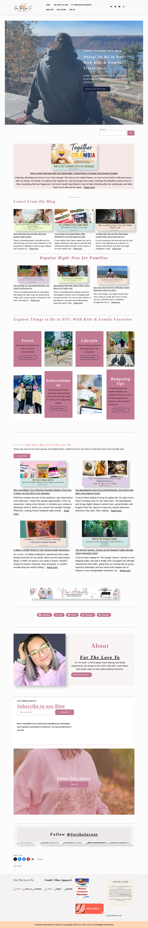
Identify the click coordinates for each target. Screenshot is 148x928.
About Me (50, 9)
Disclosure (61, 9)
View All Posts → (58, 408)
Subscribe (64, 712)
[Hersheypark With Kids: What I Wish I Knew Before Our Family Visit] (72, 274)
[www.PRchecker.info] (114, 915)
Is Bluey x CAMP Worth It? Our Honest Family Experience (42, 550)
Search (102, 129)
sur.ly (80, 912)
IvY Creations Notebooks (81, 5)
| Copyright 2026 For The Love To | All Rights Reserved (87, 925)
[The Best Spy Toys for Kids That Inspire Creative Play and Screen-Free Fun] (115, 220)
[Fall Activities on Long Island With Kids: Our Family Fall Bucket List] (32, 274)
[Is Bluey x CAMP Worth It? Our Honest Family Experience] (43, 533)
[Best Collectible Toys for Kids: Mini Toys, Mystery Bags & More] (33, 220)
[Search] (130, 133)
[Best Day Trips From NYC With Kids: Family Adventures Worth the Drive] (112, 274)
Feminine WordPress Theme (48, 925)
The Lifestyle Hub (61, 5)
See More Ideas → (27, 357)
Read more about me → (81, 675)
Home (48, 5)
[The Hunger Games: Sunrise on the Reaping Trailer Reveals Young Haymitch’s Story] (105, 533)
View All (74, 784)
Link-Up (72, 9)
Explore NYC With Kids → (96, 89)
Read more (89, 187)
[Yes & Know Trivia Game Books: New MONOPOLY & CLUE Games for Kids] (74, 220)
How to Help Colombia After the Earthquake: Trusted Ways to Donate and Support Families (74, 173)
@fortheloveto (82, 834)
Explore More (22, 456)
